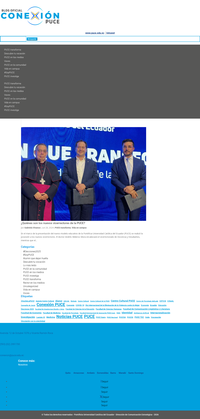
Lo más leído (29, 265)
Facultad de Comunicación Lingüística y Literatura (146, 309)
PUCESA (122, 317)
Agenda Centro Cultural (45, 301)
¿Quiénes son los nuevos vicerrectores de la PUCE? (53, 223)
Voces (7, 61)
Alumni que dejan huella (35, 258)
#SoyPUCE (9, 72)
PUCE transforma (12, 49)
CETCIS (162, 301)
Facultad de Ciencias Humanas (109, 309)
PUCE (89, 316)
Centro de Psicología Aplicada (147, 301)
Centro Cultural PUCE (123, 300)
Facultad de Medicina (52, 313)
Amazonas (78, 373)
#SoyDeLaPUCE (27, 301)
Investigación (28, 317)
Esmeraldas (102, 373)
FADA (118, 313)
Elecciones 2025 (27, 309)
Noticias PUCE (69, 316)
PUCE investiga (11, 76)
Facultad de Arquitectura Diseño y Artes (49, 309)
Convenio (70, 305)
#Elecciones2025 (32, 251)
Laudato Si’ (40, 317)
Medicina (50, 317)
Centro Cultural (83, 301)
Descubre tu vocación (14, 53)
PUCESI (130, 317)
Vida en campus (12, 68)
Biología (74, 301)
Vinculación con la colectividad (33, 321)
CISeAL (170, 301)
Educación (162, 305)
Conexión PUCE (51, 304)
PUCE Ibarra (101, 317)
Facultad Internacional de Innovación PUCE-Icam (97, 313)
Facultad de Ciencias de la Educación (80, 309)
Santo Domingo (136, 373)
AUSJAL (66, 301)
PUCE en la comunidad (15, 65)
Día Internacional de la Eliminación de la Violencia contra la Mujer (113, 305)
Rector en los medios (34, 282)
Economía (145, 305)
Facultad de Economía (31, 313)
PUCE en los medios (14, 57)
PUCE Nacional (112, 317)
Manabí (122, 373)
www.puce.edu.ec (94, 33)
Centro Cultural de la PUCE (100, 301)
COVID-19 (80, 305)
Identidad (127, 312)
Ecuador (153, 305)
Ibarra (113, 373)
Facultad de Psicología (70, 313)
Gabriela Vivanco (32, 228)
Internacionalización (160, 313)
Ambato (90, 373)
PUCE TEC (139, 317)
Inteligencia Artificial (141, 313)
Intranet (110, 33)
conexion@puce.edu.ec (12, 355)
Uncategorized (30, 286)
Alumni (58, 301)
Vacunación (156, 317)
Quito (147, 317)
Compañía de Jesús (28, 305)
